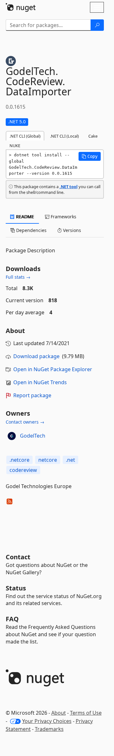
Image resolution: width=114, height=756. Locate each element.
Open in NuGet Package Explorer (52, 369)
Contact (18, 557)
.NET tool (69, 186)
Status (16, 588)
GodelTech (32, 435)
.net (70, 459)
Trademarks (49, 728)
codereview (23, 470)
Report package (32, 395)
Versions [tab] (71, 230)
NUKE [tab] (15, 145)
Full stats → (18, 277)
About (58, 712)
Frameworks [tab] (62, 217)
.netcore (19, 459)
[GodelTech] (11, 436)
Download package (36, 356)
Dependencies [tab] (31, 230)
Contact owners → (25, 422)
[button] (90, 156)
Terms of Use (86, 712)
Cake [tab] (93, 136)
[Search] (97, 25)
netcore (47, 459)
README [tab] (24, 217)
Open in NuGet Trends (40, 382)
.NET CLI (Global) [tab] (25, 136)
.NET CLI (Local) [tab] (64, 136)
